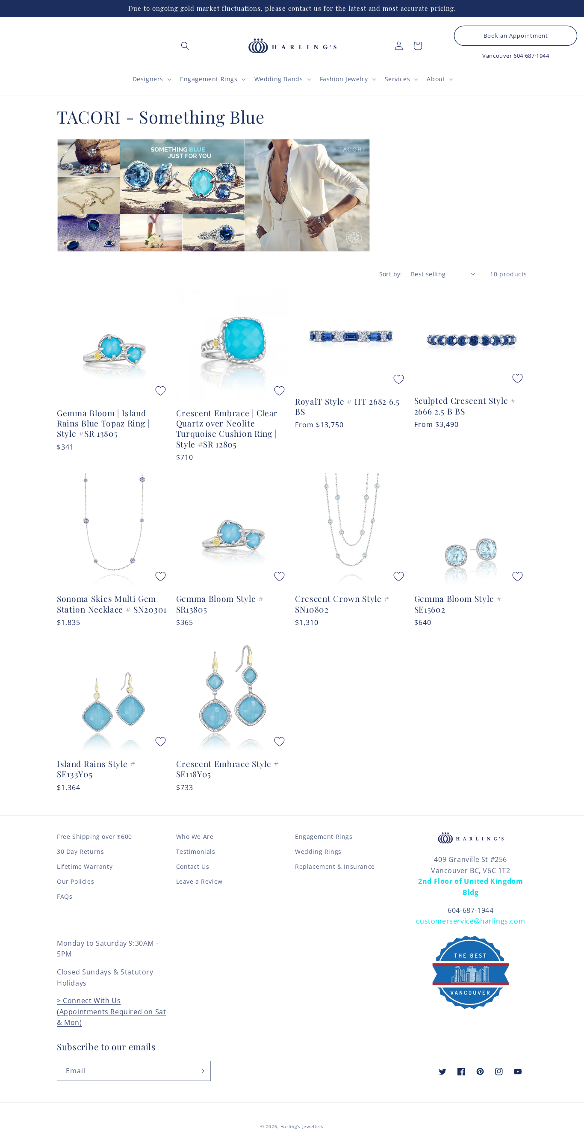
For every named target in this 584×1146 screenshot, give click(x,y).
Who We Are (195, 836)
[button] (185, 45)
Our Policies (75, 881)
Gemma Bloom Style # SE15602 (458, 603)
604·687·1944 (531, 55)
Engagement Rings (324, 836)
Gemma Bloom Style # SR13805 (220, 603)
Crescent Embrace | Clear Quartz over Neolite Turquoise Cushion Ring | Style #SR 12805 (227, 428)
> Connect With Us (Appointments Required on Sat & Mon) (111, 1011)
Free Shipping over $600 (94, 836)
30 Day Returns (80, 851)
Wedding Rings (318, 851)
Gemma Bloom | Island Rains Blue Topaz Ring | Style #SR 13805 (103, 423)
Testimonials (195, 851)
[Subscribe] (201, 1071)
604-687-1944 (470, 910)
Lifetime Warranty (84, 866)
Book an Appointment (516, 35)
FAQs (64, 896)
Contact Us (192, 866)
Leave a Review (199, 881)
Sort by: (390, 274)
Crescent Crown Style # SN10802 (342, 603)
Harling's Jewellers (302, 1126)
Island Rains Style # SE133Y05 (96, 768)
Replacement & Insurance (335, 866)
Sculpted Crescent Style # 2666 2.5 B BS (465, 405)
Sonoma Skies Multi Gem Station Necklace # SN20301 (112, 603)
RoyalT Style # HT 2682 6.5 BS (347, 406)
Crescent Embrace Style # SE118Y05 (228, 768)
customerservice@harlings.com (470, 921)
